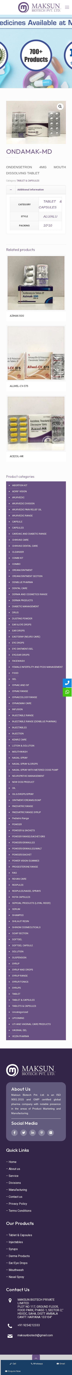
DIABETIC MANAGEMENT (25, 606)
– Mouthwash (15, 1270)
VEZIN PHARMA (20, 1036)
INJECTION (18, 733)
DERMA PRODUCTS (22, 600)
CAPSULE (17, 521)
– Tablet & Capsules (19, 1235)
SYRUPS (16, 987)
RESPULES (17, 885)
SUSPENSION (19, 957)
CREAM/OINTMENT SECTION (27, 576)
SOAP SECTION (20, 933)
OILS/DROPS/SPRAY (23, 794)
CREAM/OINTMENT (22, 570)
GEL (14, 679)
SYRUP (15, 963)
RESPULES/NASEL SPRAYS (26, 891)
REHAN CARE (19, 878)
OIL (14, 788)
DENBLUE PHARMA (22, 582)
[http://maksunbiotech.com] (39, 7)
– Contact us (14, 1197)
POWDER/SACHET (22, 854)
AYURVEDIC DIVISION (23, 503)
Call (14, 1364)
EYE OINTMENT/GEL (22, 648)
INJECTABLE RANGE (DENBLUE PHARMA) (34, 721)
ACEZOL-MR (16, 456)
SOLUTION (17, 951)
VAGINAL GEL (19, 1030)
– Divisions (13, 1183)
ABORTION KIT (19, 485)
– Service (12, 1176)
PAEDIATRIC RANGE (22, 806)
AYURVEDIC (18, 497)
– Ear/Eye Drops (17, 1263)
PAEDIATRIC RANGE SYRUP (26, 812)
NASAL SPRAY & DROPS (25, 763)
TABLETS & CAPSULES (24, 1006)
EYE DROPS (18, 642)
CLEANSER (18, 552)
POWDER (17, 824)
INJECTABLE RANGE (23, 715)
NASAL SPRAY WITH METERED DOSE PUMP (35, 769)
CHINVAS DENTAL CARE (25, 545)
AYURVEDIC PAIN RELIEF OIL (27, 509)
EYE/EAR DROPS (21, 654)
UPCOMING (18, 1018)
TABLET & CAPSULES (28, 180)
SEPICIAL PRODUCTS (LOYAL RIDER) (31, 903)
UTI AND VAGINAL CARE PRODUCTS (31, 1024)
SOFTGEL (17, 939)
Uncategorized (20, 1012)
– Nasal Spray (15, 1277)
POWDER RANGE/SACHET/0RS (28, 836)
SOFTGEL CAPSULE (22, 945)
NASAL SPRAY (20, 757)
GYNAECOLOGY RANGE (24, 697)
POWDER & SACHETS (23, 830)
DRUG (15, 612)
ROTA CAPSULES (21, 897)
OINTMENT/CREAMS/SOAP (26, 800)
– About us (13, 1169)
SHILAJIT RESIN (20, 921)
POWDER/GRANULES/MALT (27, 848)
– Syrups (12, 1249)
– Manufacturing (16, 1190)
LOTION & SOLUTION (23, 745)
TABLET (16, 993)
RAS (14, 872)
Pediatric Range (20, 818)
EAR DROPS (18, 630)
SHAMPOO (18, 915)
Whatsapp (38, 1364)
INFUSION (17, 709)
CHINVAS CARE (20, 539)
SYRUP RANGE (20, 975)
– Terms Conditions (18, 1210)
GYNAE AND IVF (20, 685)
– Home (11, 1162)
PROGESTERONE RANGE (25, 866)
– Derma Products (18, 1256)
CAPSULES (18, 527)
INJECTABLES (19, 727)
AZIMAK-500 (17, 315)
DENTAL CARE (19, 588)
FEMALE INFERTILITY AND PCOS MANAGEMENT (37, 667)
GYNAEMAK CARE (21, 703)
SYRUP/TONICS (20, 981)
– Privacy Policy (16, 1203)
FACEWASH (18, 661)
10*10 (47, 225)
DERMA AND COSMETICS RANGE (29, 594)
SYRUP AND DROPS (22, 969)
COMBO (16, 564)
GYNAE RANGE (20, 691)
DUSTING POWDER (22, 618)
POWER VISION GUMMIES (25, 860)
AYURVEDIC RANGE (22, 515)
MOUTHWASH (20, 751)
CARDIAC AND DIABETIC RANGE (29, 533)
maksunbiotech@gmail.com (35, 1335)
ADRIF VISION (19, 491)
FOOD (15, 673)
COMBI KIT (17, 558)
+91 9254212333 (29, 1325)
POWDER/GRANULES (23, 842)
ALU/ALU (50, 216)
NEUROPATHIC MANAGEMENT (28, 776)
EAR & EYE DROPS (21, 624)
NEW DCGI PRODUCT (23, 782)
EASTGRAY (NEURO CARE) (26, 636)
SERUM (16, 909)
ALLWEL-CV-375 (19, 386)
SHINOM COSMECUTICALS (26, 927)
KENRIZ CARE (19, 739)
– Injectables (14, 1242)
